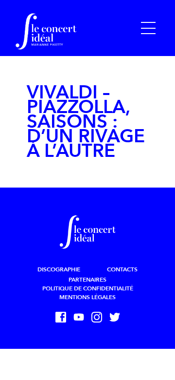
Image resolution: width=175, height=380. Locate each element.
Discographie (58, 269)
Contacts (122, 269)
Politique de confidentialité (87, 288)
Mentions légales (87, 297)
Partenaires (87, 280)
